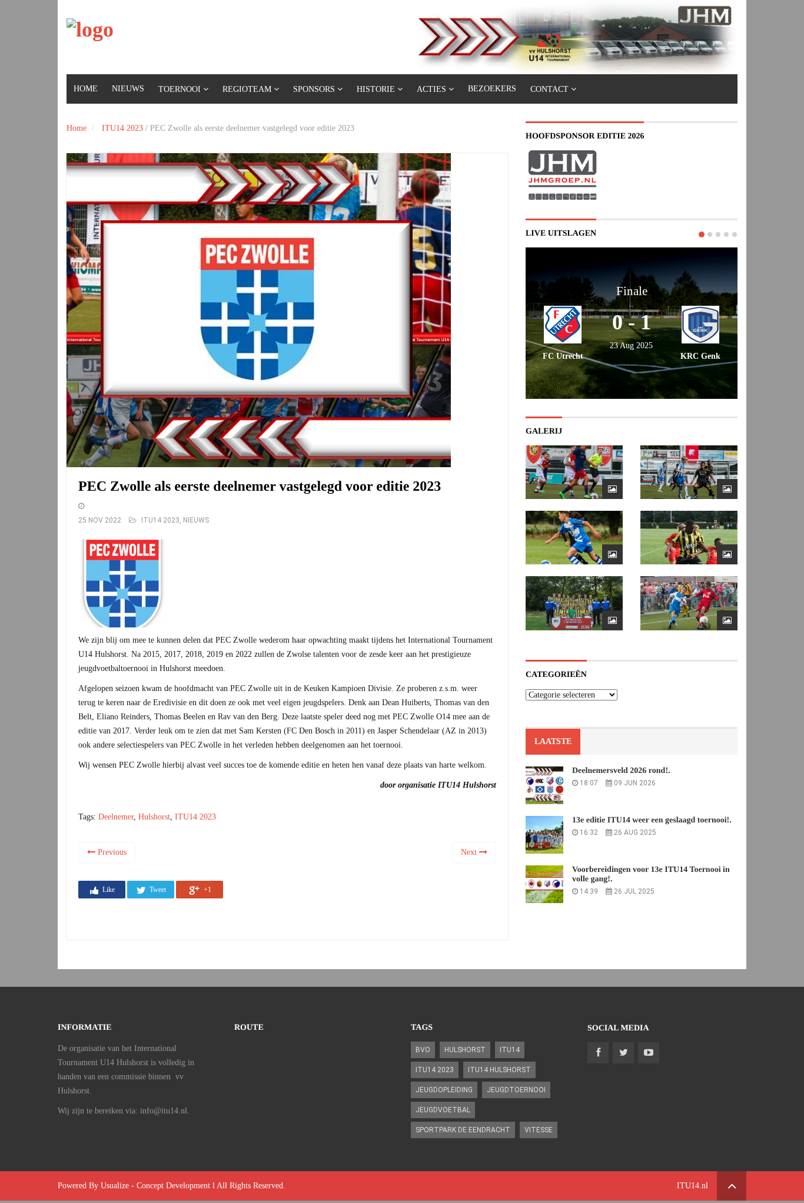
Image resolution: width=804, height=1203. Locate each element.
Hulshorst (154, 816)
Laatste (553, 741)
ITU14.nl (692, 1185)
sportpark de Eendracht (463, 1130)
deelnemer (116, 816)
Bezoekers (492, 88)
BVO (423, 1050)
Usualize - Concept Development (155, 1185)
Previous (111, 852)
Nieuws (128, 88)
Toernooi (179, 89)
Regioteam (246, 89)
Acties (431, 89)
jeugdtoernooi (516, 1090)
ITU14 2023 (122, 128)
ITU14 (510, 1050)
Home (86, 88)
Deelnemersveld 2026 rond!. (621, 770)
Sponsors (314, 89)
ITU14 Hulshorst (499, 1070)
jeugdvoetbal (443, 1110)
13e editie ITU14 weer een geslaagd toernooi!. (652, 820)
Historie (376, 89)
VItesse (538, 1130)
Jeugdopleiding (444, 1090)
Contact (549, 89)
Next (470, 852)
